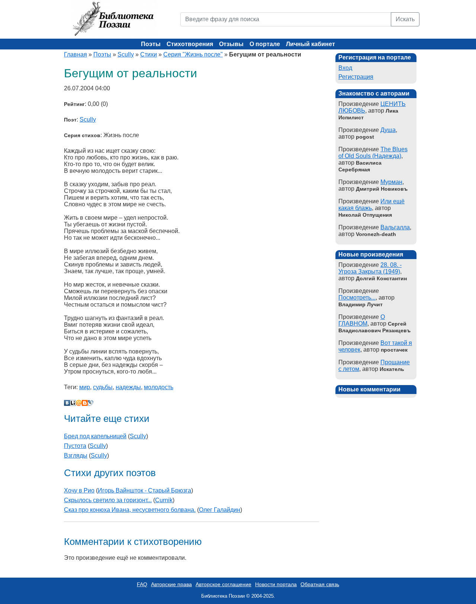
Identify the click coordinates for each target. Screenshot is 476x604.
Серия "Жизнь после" (193, 54)
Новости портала (276, 584)
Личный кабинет (310, 44)
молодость (158, 387)
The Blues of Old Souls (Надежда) (373, 152)
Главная (75, 54)
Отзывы (231, 44)
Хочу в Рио (79, 490)
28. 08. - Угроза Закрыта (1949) (370, 268)
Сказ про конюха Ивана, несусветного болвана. (130, 510)
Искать (405, 19)
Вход (345, 68)
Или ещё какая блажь (371, 204)
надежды (128, 387)
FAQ (142, 584)
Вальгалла (395, 227)
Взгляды (75, 455)
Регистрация (355, 77)
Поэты (151, 44)
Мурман (391, 182)
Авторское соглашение (223, 584)
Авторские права (171, 584)
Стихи (148, 54)
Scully (126, 54)
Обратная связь (319, 584)
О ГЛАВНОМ (361, 320)
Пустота (75, 446)
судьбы (103, 387)
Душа (388, 130)
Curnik (164, 500)
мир (84, 387)
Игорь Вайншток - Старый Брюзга (144, 490)
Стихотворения (190, 44)
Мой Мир (79, 403)
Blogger (85, 403)
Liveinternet (73, 403)
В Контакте (67, 403)
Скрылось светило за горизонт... (108, 500)
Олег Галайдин (219, 510)
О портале (265, 44)
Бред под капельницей (95, 436)
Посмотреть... (357, 297)
